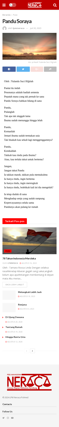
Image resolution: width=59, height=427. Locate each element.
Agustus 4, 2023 (27, 309)
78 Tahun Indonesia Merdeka (19, 258)
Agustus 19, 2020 (14, 332)
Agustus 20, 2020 (14, 322)
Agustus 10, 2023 (27, 296)
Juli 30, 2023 (35, 28)
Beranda (6, 15)
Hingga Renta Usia (15, 337)
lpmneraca (18, 28)
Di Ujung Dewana (14, 317)
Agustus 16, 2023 (29, 263)
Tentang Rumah (13, 327)
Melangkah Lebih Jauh (30, 292)
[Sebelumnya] (26, 351)
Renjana (22, 304)
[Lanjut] (32, 351)
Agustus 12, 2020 (14, 342)
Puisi (15, 15)
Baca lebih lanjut (15, 284)
